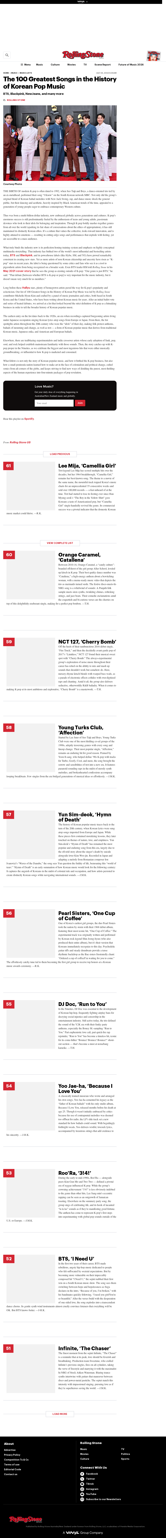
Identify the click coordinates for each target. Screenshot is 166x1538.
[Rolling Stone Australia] (83, 57)
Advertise (10, 1450)
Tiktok (90, 1484)
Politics (125, 1454)
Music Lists (26, 73)
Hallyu (26, 288)
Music (39, 65)
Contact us (10, 1474)
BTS (12, 255)
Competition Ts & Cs (16, 1460)
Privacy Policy (12, 1455)
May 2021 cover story (17, 271)
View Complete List (60, 543)
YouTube (91, 1494)
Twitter (90, 1479)
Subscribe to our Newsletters (103, 1499)
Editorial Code (12, 1469)
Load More (60, 1414)
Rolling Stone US (20, 442)
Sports (125, 1459)
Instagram (92, 1489)
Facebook (92, 1474)
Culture (55, 65)
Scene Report (103, 65)
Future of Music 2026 (131, 65)
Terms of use (11, 1464)
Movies (71, 65)
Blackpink (26, 255)
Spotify (29, 419)
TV (85, 65)
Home (6, 73)
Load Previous (60, 454)
